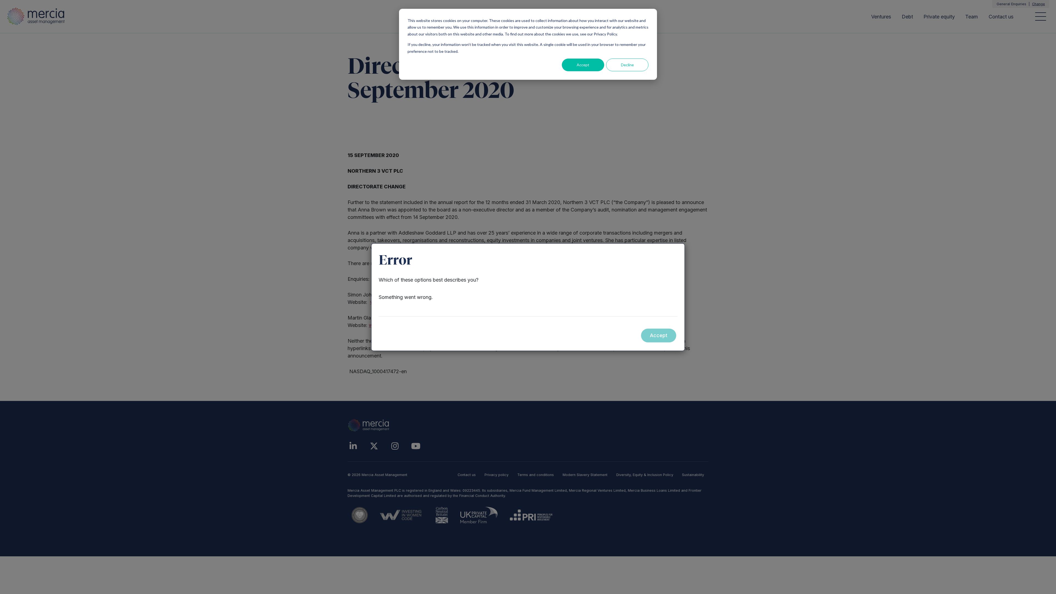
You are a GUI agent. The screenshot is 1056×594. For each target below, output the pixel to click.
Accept (583, 64)
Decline (627, 64)
